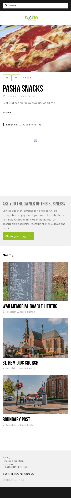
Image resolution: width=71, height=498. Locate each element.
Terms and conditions (13, 460)
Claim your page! (17, 236)
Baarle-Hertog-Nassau (16, 466)
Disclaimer (8, 464)
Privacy (6, 457)
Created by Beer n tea (13, 479)
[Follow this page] (7, 77)
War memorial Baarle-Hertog (30, 306)
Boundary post (16, 419)
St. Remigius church (20, 362)
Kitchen (7, 112)
